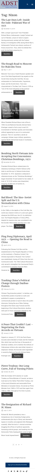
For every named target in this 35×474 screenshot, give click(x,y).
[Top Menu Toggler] (32, 4)
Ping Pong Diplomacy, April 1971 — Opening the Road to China (16, 239)
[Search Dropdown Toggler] (27, 4)
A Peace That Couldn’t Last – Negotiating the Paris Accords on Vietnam (17, 327)
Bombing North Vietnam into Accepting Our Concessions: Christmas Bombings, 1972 (17, 156)
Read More (8, 54)
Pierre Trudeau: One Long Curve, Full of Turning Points (17, 367)
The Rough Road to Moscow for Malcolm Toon (16, 65)
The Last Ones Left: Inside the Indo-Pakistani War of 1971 (15, 23)
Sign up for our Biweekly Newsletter (17, 464)
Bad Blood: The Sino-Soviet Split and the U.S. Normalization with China (16, 200)
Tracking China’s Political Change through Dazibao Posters (15, 283)
